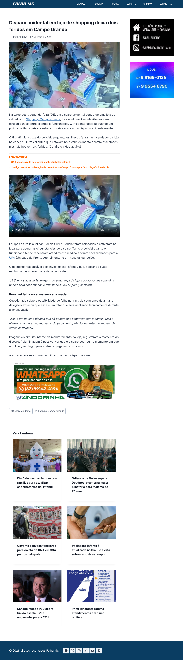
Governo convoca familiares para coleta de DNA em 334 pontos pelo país (36, 550)
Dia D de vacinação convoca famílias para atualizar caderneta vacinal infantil (37, 483)
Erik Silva (22, 37)
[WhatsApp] (99, 650)
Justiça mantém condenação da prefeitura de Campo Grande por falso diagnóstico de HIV (60, 167)
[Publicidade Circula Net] (152, 97)
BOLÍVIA (99, 4)
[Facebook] (66, 650)
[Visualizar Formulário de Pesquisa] (171, 4)
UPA (12, 257)
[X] (72, 650)
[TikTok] (86, 650)
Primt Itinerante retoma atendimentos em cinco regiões (88, 613)
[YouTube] (92, 650)
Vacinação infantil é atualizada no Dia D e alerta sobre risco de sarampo (91, 550)
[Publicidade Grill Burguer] (152, 55)
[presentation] (37, 455)
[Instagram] (79, 650)
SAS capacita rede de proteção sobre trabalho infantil (40, 162)
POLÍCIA (115, 4)
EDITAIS (163, 4)
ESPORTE (131, 4)
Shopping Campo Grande (43, 119)
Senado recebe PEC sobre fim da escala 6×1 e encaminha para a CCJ (35, 613)
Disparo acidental (21, 410)
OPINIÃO (147, 4)
